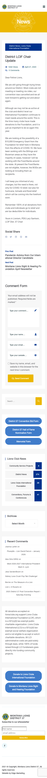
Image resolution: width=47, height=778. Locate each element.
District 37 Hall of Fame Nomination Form (24, 431)
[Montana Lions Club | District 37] (12, 7)
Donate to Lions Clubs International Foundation (23, 676)
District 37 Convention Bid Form (24, 421)
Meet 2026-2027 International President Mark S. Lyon (23, 565)
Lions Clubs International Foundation (20, 47)
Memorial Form (23, 441)
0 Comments (13, 70)
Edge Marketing (18, 773)
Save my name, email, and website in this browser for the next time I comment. (24, 366)
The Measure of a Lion (23, 582)
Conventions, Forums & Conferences (24, 496)
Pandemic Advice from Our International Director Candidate (23, 254)
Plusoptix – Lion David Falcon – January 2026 (23, 553)
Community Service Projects (23, 466)
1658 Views (13, 67)
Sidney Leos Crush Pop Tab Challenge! (21, 576)
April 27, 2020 (30, 67)
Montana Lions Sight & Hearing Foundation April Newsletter (23, 265)
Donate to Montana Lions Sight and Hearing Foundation (23, 688)
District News (14, 46)
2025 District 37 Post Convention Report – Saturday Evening (23, 593)
